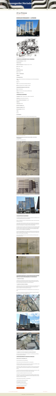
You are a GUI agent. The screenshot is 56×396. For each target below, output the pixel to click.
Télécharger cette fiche (20, 387)
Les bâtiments (23, 14)
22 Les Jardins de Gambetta (13, 391)
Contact (17, 9)
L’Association (9, 9)
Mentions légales (24, 394)
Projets (14, 9)
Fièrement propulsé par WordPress (30, 394)
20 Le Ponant (45, 391)
